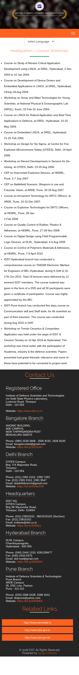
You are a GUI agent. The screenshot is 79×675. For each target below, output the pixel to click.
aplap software (47, 653)
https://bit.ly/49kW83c (30, 600)
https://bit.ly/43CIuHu (29, 447)
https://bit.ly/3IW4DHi (29, 561)
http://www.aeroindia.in (37, 622)
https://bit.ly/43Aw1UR (30, 486)
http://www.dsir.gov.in (37, 630)
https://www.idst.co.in (29, 410)
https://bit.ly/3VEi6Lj (29, 525)
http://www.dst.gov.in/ (37, 637)
